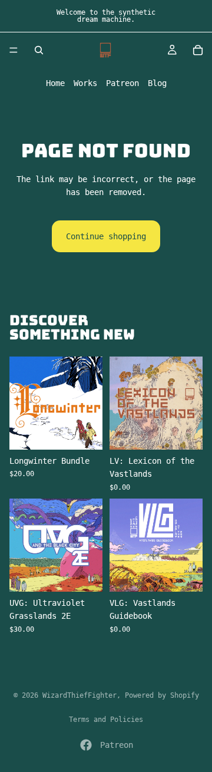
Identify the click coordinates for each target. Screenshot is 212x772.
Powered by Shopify (162, 695)
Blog (157, 83)
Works (85, 83)
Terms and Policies (106, 719)
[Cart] (198, 50)
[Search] (39, 50)
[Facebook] (86, 745)
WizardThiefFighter (79, 695)
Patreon (122, 83)
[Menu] (13, 50)
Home (55, 83)
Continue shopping (106, 236)
